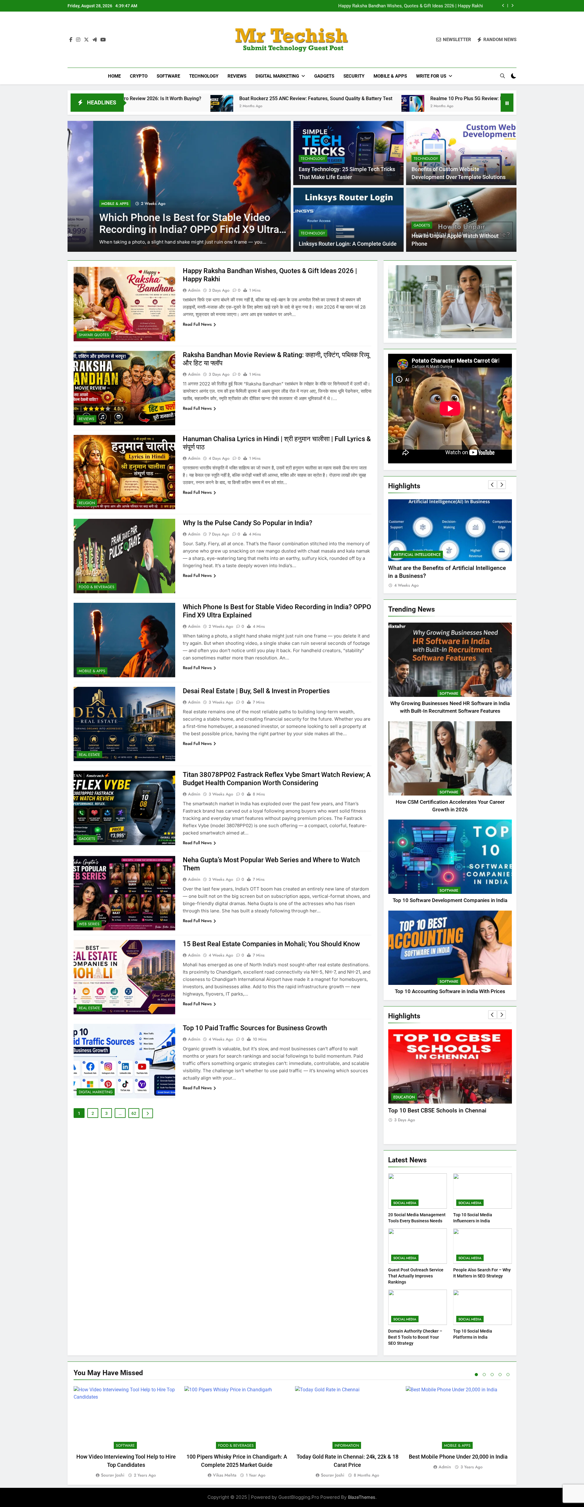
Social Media (404, 1202)
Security (353, 76)
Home (114, 76)
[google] (95, 40)
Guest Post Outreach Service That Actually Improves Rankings (415, 1275)
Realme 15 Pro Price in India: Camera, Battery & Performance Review (160, 216)
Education (404, 1097)
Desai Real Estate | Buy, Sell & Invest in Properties (256, 691)
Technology (203, 76)
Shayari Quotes (94, 335)
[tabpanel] (126, 1432)
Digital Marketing (277, 76)
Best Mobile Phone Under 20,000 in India (458, 1456)
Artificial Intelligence (450, 554)
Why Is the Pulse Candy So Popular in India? (247, 523)
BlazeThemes (361, 1497)
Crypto (139, 76)
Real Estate (89, 754)
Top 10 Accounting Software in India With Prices (450, 991)
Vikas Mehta (224, 1475)
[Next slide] (512, 5)
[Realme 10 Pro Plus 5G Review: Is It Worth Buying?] (250, 106)
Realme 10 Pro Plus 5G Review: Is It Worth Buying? (323, 98)
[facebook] (71, 40)
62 (133, 1113)
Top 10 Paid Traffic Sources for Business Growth (255, 1028)
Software (168, 76)
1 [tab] (476, 1374)
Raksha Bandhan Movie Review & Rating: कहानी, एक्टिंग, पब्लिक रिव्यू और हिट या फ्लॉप (405, 5)
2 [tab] (484, 1374)
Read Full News (197, 324)
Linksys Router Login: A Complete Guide (348, 244)
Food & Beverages (96, 587)
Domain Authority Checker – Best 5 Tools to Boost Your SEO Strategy (415, 1337)
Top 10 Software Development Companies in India (450, 900)
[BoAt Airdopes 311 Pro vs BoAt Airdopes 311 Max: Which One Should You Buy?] (399, 106)
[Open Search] (502, 75)
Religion (87, 503)
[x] (86, 40)
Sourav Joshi (112, 1475)
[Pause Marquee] (507, 102)
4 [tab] (500, 1374)
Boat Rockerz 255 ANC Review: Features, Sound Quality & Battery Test (153, 98)
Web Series (89, 924)
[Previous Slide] (503, 5)
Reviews (237, 76)
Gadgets (324, 76)
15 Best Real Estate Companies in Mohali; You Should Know (271, 944)
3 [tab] (492, 1374)
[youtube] (103, 40)
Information (347, 1445)
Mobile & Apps (390, 76)
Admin (194, 290)
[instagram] (78, 40)
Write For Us (431, 76)
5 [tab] (507, 1374)
